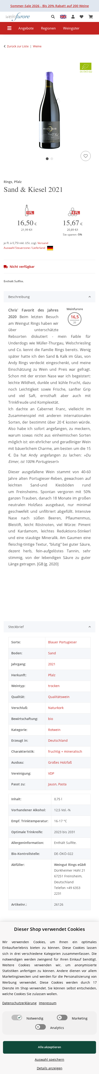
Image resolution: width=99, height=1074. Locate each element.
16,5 (75, 317)
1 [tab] (47, 158)
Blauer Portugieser (62, 642)
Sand (52, 653)
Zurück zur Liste (18, 46)
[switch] (17, 1017)
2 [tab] (51, 158)
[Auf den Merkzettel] (86, 156)
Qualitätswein (59, 697)
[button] (54, 17)
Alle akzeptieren (49, 1047)
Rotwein (54, 730)
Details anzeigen (49, 1068)
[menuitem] (26, 28)
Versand (43, 243)
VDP (51, 773)
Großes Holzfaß (60, 762)
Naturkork (56, 708)
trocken (54, 686)
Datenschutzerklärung (19, 1003)
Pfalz (51, 675)
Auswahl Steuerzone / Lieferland (25, 248)
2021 (51, 664)
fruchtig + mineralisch (65, 751)
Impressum (47, 1003)
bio (50, 719)
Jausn (52, 784)
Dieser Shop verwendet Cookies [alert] (49, 929)
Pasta (62, 784)
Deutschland (58, 740)
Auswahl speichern (49, 1059)
